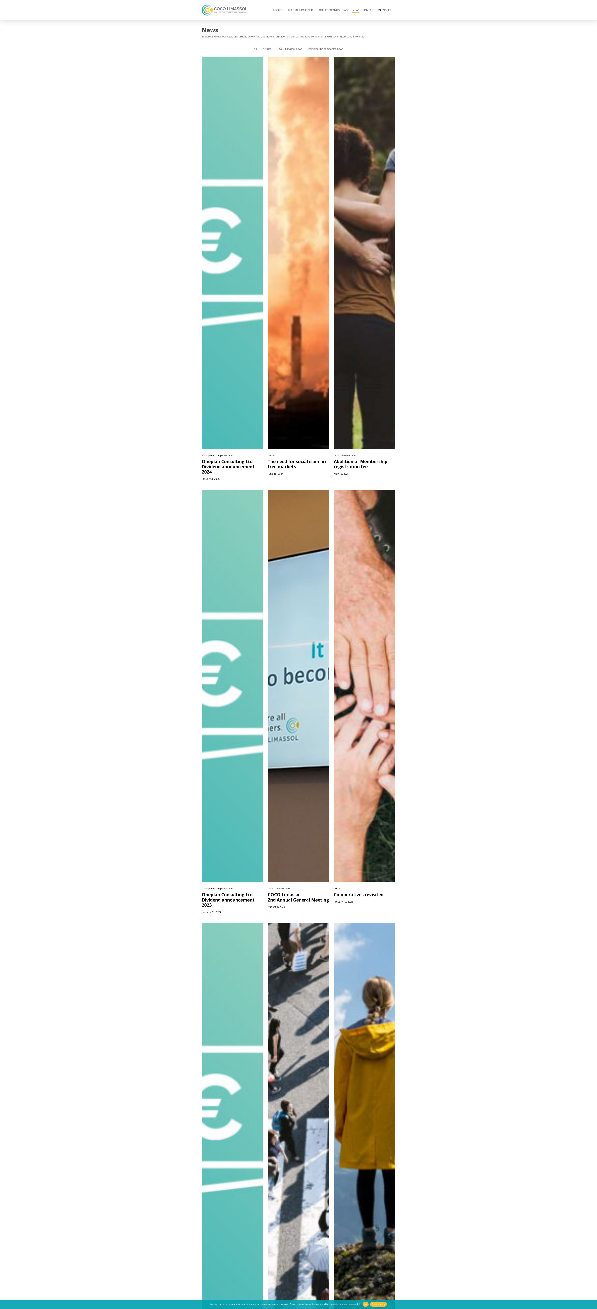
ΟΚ (365, 1304)
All (255, 49)
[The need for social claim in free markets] (298, 253)
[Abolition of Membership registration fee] (364, 253)
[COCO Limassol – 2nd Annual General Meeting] (298, 686)
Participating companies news (325, 49)
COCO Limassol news (290, 49)
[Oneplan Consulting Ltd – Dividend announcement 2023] (232, 686)
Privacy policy (378, 1304)
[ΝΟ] (593, 1304)
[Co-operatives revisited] (364, 686)
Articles (267, 49)
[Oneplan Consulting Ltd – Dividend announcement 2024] (232, 253)
